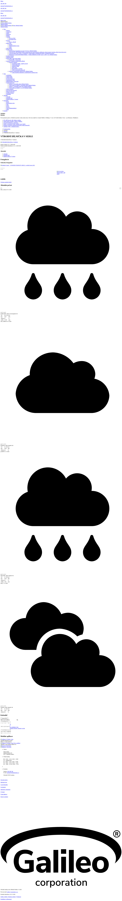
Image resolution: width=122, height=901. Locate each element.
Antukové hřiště (15, 66)
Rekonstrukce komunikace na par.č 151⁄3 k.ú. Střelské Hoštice (23, 50)
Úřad (4, 73)
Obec (4, 29)
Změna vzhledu (4, 896)
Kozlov (10, 44)
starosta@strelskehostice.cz (13, 772)
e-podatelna (8, 75)
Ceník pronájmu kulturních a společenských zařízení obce (25, 72)
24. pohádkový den (14, 727)
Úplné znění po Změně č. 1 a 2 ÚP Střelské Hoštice (20, 87)
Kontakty (5, 110)
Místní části (8, 43)
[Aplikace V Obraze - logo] (7, 739)
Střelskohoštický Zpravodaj (12, 81)
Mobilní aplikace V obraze (12, 99)
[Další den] (120, 188)
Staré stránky (9, 48)
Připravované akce (10, 91)
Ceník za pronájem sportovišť (18, 70)
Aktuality (8, 96)
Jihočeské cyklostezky (5, 789)
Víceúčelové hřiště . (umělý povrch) (20, 63)
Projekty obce (9, 49)
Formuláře (8, 94)
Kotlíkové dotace (10, 56)
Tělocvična (14, 67)
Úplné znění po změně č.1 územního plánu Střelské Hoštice (22, 85)
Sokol (7, 105)
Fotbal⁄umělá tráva (16, 65)
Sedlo (10, 47)
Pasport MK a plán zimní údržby (13, 58)
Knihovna (8, 34)
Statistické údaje (9, 57)
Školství (8, 40)
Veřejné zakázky (10, 89)
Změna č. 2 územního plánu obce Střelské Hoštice (20, 86)
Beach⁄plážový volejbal (17, 68)
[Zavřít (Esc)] (1, 147)
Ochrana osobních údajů (6, 182)
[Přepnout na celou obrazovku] (2, 147)
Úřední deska (9, 76)
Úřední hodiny (9, 77)
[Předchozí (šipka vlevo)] (1, 169)
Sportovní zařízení (13, 62)
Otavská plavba (4, 780)
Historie (8, 30)
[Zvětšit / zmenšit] (4, 147)
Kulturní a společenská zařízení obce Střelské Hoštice (21, 71)
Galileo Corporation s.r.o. (12, 892)
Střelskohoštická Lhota (14, 45)
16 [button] (10, 725)
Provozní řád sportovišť (11, 90)
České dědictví (4, 794)
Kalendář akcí (9, 98)
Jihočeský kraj (4, 782)
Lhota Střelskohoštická (11, 108)
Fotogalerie (5, 100)
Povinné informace (10, 79)
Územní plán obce (10, 82)
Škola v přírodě (12, 42)
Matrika (8, 35)
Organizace (8, 31)
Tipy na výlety (12, 38)
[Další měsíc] (7, 718)
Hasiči (7, 101)
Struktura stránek (12, 896)
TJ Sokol (3, 792)
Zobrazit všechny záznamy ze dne (17, 728)
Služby (7, 33)
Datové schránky (4, 796)
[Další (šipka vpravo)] (2, 169)
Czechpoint (3, 787)
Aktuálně (5, 95)
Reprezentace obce (10, 103)
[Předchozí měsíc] (1, 718)
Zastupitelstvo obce (10, 80)
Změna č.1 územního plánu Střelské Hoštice (19, 84)
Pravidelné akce (12, 39)
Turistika (8, 36)
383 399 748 (10, 771)
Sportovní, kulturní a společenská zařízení (15, 61)
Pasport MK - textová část (15, 59)
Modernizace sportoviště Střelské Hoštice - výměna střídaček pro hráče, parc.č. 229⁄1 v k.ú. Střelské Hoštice (33, 54)
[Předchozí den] (1, 188)
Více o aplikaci (16, 743)
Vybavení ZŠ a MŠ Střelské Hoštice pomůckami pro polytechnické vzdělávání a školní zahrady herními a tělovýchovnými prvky (37, 52)
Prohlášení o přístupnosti (6, 899)
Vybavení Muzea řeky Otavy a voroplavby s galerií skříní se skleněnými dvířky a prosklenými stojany (31, 53)
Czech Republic (4, 784)
